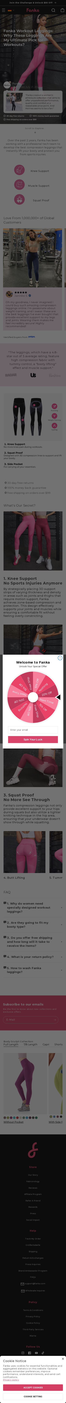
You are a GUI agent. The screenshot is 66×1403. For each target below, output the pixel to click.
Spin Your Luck (33, 739)
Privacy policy (11, 1380)
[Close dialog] (60, 658)
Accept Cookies (33, 1387)
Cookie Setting (33, 1396)
